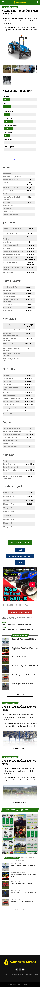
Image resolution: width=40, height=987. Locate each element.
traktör (30, 617)
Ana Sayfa (5, 974)
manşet (12, 617)
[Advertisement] (20, 930)
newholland (21, 617)
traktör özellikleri (9, 619)
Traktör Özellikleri (17, 974)
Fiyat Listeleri (21, 977)
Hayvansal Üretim (32, 974)
